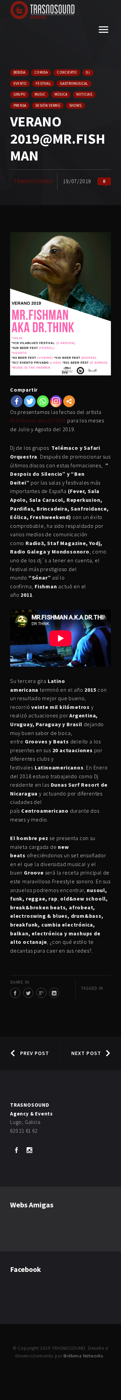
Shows (75, 105)
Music (40, 94)
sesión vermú (47, 105)
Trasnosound (33, 181)
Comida (41, 72)
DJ (88, 72)
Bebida (19, 72)
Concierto (67, 72)
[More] (69, 401)
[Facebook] (17, 401)
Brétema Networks (84, 1356)
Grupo (19, 94)
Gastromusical (74, 83)
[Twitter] (30, 401)
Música (60, 94)
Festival (43, 83)
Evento (20, 83)
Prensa (19, 105)
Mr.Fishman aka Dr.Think (38, 420)
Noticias (84, 94)
